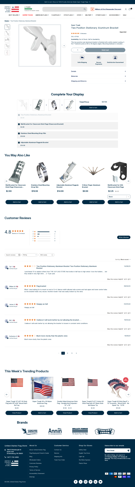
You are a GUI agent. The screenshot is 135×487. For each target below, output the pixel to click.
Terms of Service (34, 470)
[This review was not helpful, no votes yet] (128, 279)
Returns (56, 453)
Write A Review (124, 237)
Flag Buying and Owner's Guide (39, 453)
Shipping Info (58, 456)
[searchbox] (11, 254)
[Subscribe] (128, 450)
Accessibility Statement (37, 473)
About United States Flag (37, 450)
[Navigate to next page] (76, 353)
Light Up (81, 456)
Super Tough (75, 25)
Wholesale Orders (35, 460)
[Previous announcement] (39, 2)
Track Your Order (59, 460)
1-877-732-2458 (13, 457)
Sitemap (32, 477)
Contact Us (57, 450)
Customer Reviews (35, 463)
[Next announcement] (96, 2)
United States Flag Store (18, 482)
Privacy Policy (33, 467)
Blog (30, 456)
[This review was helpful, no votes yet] (125, 279)
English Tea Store (84, 453)
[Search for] (85, 9)
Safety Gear (82, 450)
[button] (14, 15)
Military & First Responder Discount (108, 9)
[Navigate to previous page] (58, 353)
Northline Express (84, 460)
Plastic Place (83, 463)
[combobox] (30, 254)
